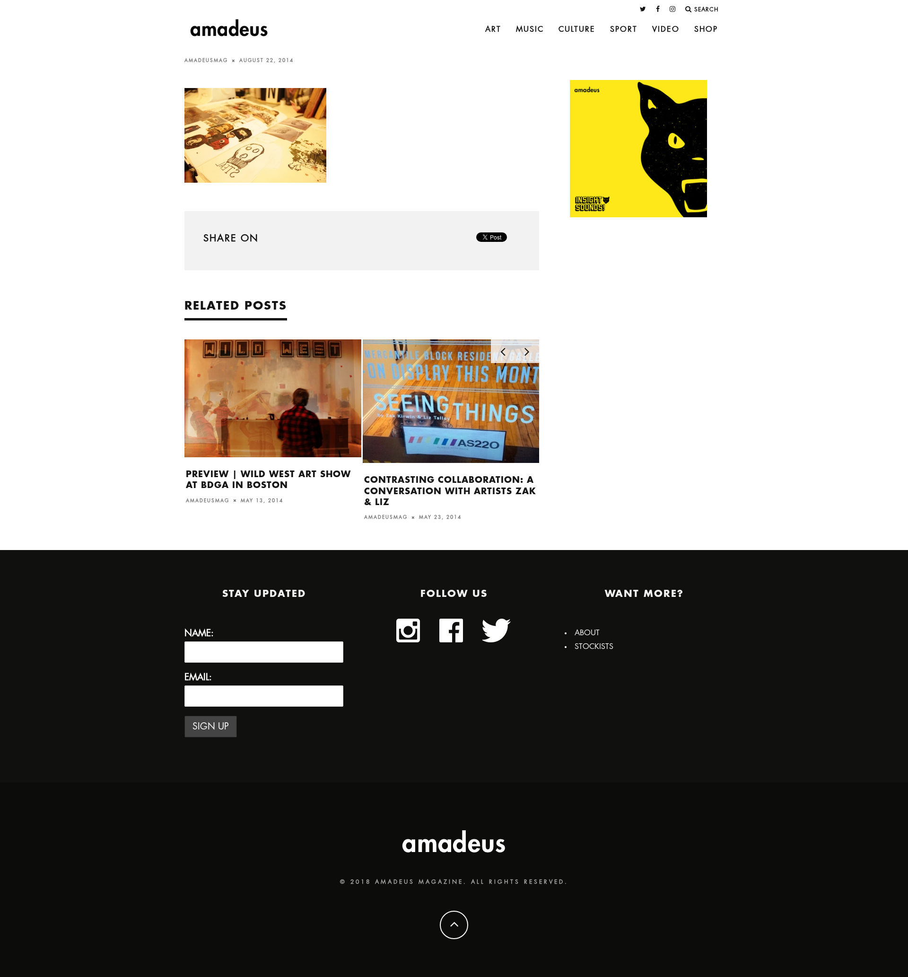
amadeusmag (206, 60)
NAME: (199, 633)
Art (493, 29)
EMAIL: (198, 677)
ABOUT (587, 633)
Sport (623, 29)
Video (666, 29)
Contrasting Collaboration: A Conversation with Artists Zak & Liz (450, 491)
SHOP (706, 29)
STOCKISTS (594, 646)
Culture (577, 29)
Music (530, 29)
